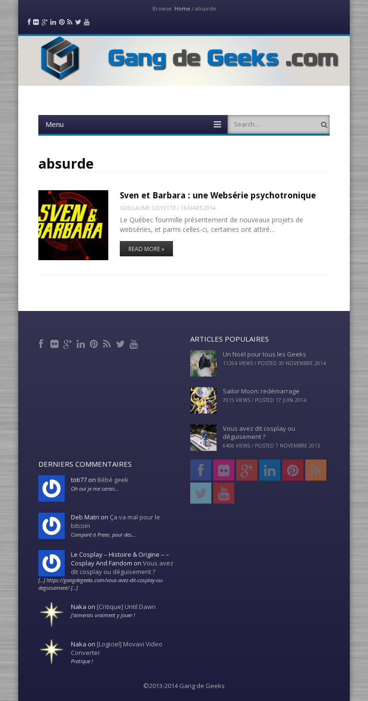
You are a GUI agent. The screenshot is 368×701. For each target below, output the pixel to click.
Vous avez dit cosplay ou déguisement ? (259, 432)
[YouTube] (134, 342)
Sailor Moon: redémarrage (261, 391)
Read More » (146, 249)
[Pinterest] (95, 342)
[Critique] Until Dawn (126, 606)
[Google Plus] (69, 342)
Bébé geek (112, 479)
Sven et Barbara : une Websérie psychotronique (218, 195)
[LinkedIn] (82, 342)
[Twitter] (121, 342)
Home (182, 8)
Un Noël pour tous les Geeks (264, 354)
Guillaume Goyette (148, 207)
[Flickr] (55, 342)
